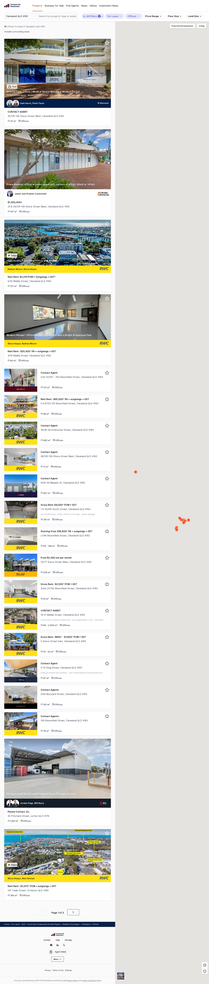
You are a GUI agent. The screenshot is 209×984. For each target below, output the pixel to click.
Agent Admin (60, 952)
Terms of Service (89, 980)
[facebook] (51, 945)
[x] (64, 945)
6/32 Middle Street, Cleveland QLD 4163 (29, 281)
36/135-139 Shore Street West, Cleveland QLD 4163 (69, 456)
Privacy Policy (72, 980)
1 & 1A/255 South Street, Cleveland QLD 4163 (65, 509)
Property (37, 5)
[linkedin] (57, 945)
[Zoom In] (204, 965)
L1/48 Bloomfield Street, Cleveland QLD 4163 (65, 535)
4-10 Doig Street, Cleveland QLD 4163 (61, 667)
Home (6, 924)
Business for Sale (54, 5)
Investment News (108, 5)
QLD (23, 924)
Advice (93, 5)
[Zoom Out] (204, 971)
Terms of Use (58, 970)
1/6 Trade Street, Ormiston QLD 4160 (28, 890)
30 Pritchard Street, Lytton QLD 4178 (28, 816)
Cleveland (86, 924)
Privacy (48, 970)
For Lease (15, 924)
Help (58, 940)
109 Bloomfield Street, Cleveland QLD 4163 (64, 720)
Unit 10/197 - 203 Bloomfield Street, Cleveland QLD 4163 (72, 377)
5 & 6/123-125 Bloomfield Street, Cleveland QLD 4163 (69, 403)
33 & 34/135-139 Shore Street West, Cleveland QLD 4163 (39, 206)
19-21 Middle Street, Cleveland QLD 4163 (63, 614)
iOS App (68, 940)
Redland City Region (71, 924)
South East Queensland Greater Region (44, 924)
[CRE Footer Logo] (57, 934)
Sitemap (68, 970)
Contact (47, 940)
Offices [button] (95, 924)
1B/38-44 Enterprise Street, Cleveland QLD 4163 (67, 429)
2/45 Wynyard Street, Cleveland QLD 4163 (64, 694)
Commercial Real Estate (12, 5)
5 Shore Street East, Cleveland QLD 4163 (63, 641)
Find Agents (72, 5)
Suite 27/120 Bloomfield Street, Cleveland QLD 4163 (69, 588)
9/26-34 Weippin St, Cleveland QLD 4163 (63, 482)
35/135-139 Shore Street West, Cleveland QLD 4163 (36, 116)
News (84, 5)
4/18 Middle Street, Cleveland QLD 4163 (29, 355)
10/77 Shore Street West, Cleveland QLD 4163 (66, 562)
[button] (57, 91)
